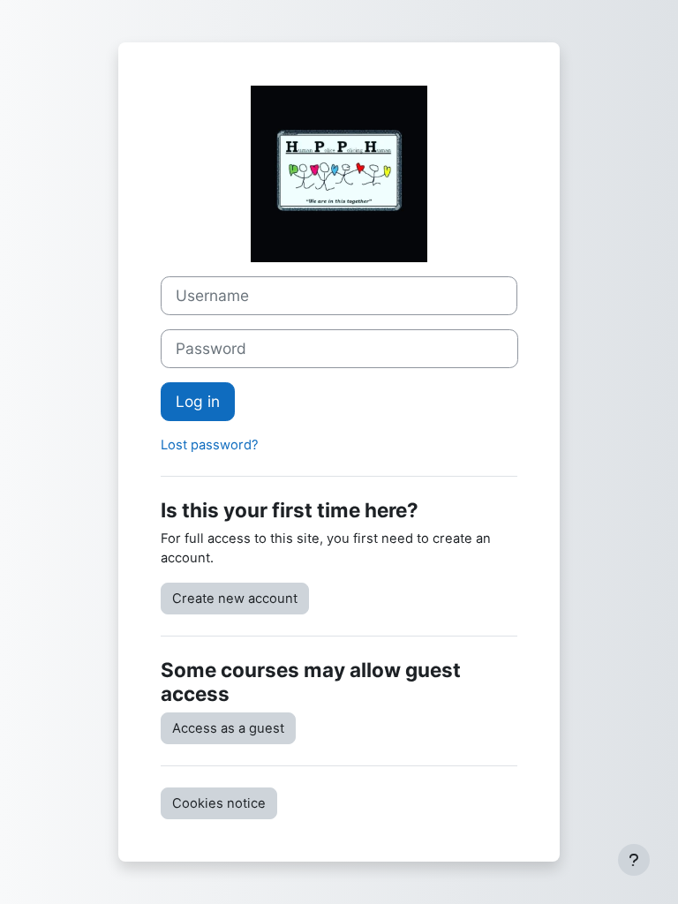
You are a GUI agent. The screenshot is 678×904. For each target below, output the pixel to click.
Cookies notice (219, 803)
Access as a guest (228, 728)
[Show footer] (634, 860)
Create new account (235, 598)
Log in (198, 401)
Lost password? (210, 445)
